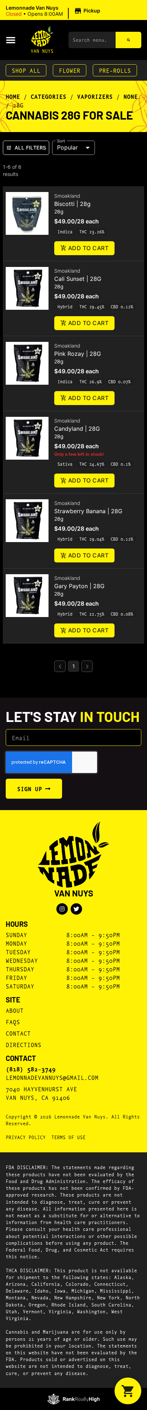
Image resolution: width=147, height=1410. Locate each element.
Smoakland (67, 196)
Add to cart (88, 248)
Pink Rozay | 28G (77, 353)
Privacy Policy (26, 1137)
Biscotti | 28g (72, 203)
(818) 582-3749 (31, 1069)
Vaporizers (95, 96)
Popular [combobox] (67, 147)
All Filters (30, 148)
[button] (54, 11)
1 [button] (73, 666)
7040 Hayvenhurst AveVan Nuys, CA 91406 (41, 1093)
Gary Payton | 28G (79, 586)
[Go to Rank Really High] (73, 1399)
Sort (61, 140)
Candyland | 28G (77, 428)
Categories (48, 96)
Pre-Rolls (115, 70)
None (130, 96)
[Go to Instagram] (62, 909)
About (15, 1010)
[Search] (128, 40)
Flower (69, 70)
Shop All (26, 70)
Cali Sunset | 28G (77, 278)
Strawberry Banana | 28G (88, 511)
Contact (18, 1033)
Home (13, 96)
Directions (23, 1044)
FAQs (13, 1021)
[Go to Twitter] (76, 909)
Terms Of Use (68, 1137)
